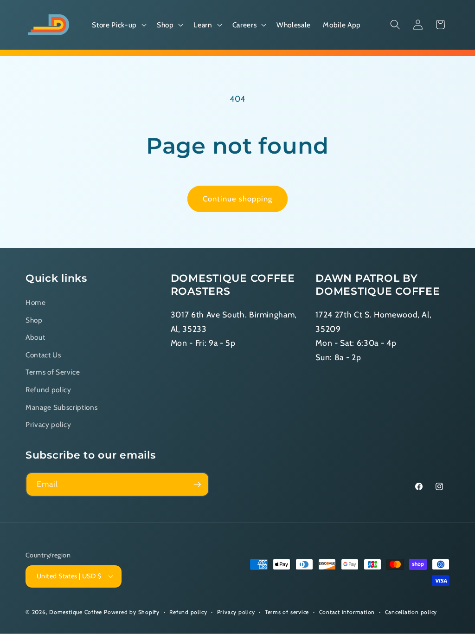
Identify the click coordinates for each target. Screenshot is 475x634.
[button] (118, 25)
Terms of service (287, 611)
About (35, 337)
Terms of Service (53, 372)
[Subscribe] (197, 484)
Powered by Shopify (132, 611)
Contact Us (43, 354)
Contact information (347, 611)
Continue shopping (238, 198)
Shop (34, 320)
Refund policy (48, 389)
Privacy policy (48, 424)
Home (36, 302)
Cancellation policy (411, 611)
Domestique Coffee (75, 611)
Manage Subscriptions (61, 407)
